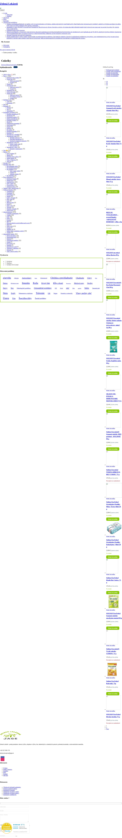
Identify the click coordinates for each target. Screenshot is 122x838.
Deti (4, 104)
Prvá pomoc (10, 243)
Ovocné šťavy (10, 185)
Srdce (86, 288)
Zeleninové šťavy (11, 186)
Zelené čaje (10, 93)
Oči (56, 288)
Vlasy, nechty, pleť (84, 293)
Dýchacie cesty (15, 283)
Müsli (8, 224)
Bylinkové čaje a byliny (13, 77)
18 (107, 81)
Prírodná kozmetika (12, 131)
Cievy (89, 278)
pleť (67, 288)
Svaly (13, 293)
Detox (5, 283)
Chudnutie (9, 193)
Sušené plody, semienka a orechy (15, 231)
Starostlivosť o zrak (12, 246)
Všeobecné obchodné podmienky (12, 787)
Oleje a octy (10, 226)
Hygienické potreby (12, 117)
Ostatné (9, 84)
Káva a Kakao (10, 153)
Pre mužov (9, 130)
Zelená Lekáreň (9, 3)
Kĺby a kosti (58, 283)
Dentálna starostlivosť (12, 114)
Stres (5, 293)
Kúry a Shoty (10, 183)
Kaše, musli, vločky (15, 171)
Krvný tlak (45, 283)
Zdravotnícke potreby (9, 234)
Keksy (8, 218)
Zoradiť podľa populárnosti (113, 71)
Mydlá (8, 122)
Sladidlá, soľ (10, 229)
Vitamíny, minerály (12, 209)
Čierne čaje (10, 79)
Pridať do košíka (110, 102)
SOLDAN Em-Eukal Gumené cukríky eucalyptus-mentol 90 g (114, 616)
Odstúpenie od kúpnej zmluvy (11, 793)
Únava (6, 298)
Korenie (9, 220)
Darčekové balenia (11, 179)
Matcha (9, 155)
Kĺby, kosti (9, 199)
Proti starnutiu (13, 145)
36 (107, 83)
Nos (12, 288)
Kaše (8, 216)
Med (8, 221)
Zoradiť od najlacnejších (112, 74)
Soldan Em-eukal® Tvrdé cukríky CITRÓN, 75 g (112, 651)
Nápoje (5, 152)
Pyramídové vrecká (15, 96)
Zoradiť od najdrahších (112, 76)
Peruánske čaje (10, 90)
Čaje (8, 101)
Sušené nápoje (10, 158)
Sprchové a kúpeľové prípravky (18, 141)
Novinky (5, 163)
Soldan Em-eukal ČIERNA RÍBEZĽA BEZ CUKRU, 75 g (113, 472)
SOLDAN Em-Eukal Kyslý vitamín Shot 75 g (113, 143)
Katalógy (9, 16)
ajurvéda (7, 278)
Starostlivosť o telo (12, 136)
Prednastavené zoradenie (112, 70)
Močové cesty (10, 202)
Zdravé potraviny (11, 65)
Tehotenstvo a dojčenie (26, 293)
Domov (3, 65)
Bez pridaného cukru (12, 166)
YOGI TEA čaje (11, 92)
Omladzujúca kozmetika (13, 123)
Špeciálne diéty (7, 164)
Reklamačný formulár (9, 790)
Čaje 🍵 (5, 76)
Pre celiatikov (10, 169)
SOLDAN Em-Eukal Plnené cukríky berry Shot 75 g (113, 179)
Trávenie (19, 35)
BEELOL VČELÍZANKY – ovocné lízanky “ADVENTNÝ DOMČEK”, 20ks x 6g (114, 217)
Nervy (5, 288)
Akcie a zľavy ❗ (8, 74)
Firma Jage (9, 14)
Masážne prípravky (15, 137)
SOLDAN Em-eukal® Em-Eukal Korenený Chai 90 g (113, 285)
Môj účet (5, 775)
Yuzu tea (9, 161)
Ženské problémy (40, 298)
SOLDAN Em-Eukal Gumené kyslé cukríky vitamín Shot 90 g (114, 108)
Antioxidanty (26, 278)
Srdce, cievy (10, 205)
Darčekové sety (7, 100)
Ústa (13, 298)
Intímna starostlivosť (12, 119)
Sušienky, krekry (14, 174)
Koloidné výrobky (11, 120)
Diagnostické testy (11, 237)
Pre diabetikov (10, 175)
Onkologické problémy (24, 288)
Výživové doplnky (8, 190)
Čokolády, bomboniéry (13, 213)
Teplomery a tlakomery (13, 248)
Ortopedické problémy (43, 288)
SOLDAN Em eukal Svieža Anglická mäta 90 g (113, 361)
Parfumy (9, 128)
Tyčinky (9, 232)
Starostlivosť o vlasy (12, 147)
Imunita (9, 196)
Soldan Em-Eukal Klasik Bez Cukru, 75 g (113, 580)
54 (107, 84)
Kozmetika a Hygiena (9, 112)
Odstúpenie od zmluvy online (11, 791)
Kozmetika (9, 103)
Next (107, 729)
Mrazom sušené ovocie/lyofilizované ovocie (18, 223)
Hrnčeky (9, 107)
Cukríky (9, 215)
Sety (8, 109)
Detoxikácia (10, 194)
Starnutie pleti (96, 288)
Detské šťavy (10, 180)
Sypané (12, 82)
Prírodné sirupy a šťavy (13, 156)
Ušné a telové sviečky (12, 251)
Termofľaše (10, 111)
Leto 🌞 (5, 150)
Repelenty (9, 133)
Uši (49, 293)
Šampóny (9, 245)
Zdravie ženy (10, 210)
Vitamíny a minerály (67, 293)
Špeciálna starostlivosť (16, 139)
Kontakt (5, 774)
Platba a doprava (7, 769)
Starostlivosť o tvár (12, 142)
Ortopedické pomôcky (12, 240)
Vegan (55, 293)
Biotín (36, 278)
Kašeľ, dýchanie (11, 198)
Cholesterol (10, 191)
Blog (4, 772)
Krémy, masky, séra (15, 144)
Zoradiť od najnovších (112, 73)
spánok (79, 288)
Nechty (90, 283)
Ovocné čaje (10, 85)
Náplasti (9, 239)
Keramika (5, 106)
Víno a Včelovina (11, 160)
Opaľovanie (10, 125)
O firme (5, 768)
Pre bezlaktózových (12, 167)
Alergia (16, 278)
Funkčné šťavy (11, 182)
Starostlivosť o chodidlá (13, 134)
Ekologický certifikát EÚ (9, 794)
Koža (16, 30)
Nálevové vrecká (14, 81)
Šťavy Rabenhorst (8, 177)
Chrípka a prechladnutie (61, 278)
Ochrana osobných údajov (10, 788)
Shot (73, 288)
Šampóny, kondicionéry (16, 149)
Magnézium (68, 283)
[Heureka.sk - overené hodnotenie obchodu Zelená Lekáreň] (15, 833)
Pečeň (8, 204)
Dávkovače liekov (11, 235)
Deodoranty (10, 115)
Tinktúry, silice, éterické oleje (11, 188)
